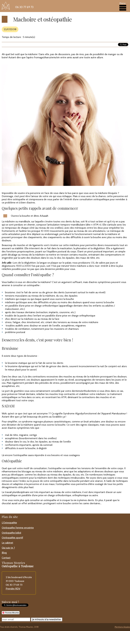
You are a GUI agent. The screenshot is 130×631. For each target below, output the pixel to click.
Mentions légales (122, 627)
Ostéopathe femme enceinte (18, 527)
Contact (6, 557)
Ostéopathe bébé (11, 532)
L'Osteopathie (9, 522)
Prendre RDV (13, 588)
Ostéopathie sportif (12, 537)
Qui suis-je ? (8, 547)
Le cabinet (7, 542)
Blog (4, 552)
